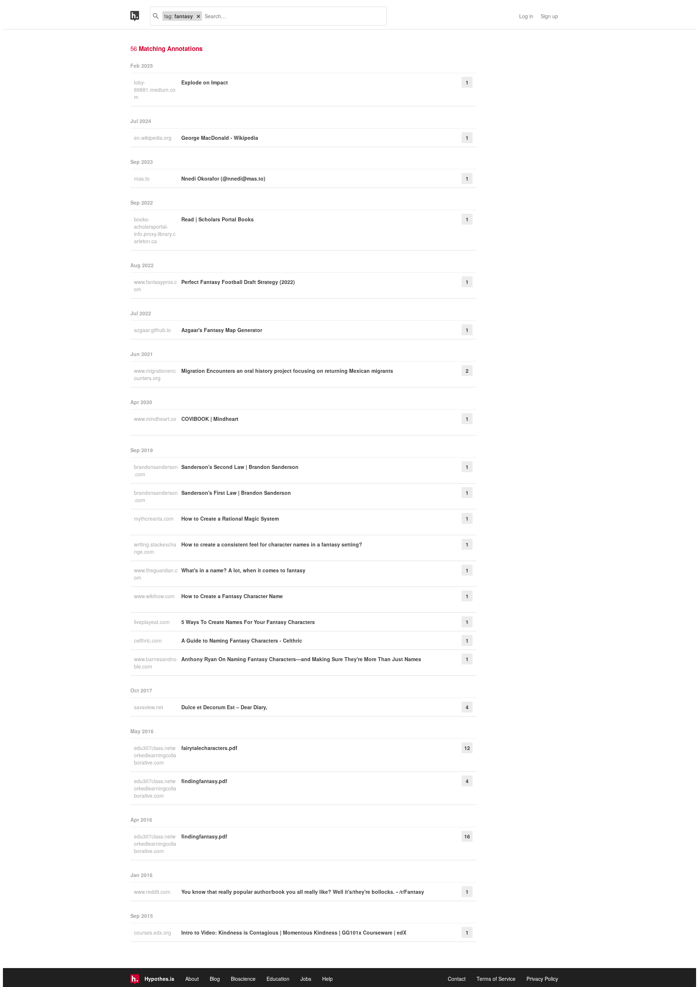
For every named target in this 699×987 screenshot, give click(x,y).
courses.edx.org (153, 932)
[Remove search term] (198, 16)
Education (277, 978)
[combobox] (291, 16)
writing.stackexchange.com (155, 548)
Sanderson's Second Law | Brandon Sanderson (240, 466)
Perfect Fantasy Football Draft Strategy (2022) (238, 281)
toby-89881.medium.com (154, 89)
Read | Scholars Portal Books (217, 219)
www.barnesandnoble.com (155, 662)
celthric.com (148, 640)
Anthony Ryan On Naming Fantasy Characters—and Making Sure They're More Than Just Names (301, 659)
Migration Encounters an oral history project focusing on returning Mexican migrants (287, 370)
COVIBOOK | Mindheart (209, 418)
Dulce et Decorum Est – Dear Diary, (224, 707)
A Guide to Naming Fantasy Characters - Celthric (241, 640)
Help (327, 978)
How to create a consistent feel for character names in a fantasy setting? (271, 544)
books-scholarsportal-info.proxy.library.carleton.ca (154, 230)
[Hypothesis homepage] (140, 16)
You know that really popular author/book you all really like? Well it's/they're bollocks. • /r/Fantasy (302, 891)
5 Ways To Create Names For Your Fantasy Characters (248, 621)
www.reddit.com (153, 891)
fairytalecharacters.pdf (209, 747)
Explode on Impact (204, 82)
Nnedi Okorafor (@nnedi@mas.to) (223, 178)
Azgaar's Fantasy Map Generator (221, 329)
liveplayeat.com (152, 621)
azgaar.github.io (153, 329)
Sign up (549, 16)
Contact (457, 978)
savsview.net (149, 707)
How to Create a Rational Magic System (230, 518)
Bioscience (243, 978)
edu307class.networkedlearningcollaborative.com (155, 755)
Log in (526, 16)
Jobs (305, 978)
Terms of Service (496, 978)
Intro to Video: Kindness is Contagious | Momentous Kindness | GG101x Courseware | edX (293, 932)
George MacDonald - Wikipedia (219, 137)
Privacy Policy (542, 978)
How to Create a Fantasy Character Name (232, 596)
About (192, 978)
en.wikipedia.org (153, 137)
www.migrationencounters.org (155, 374)
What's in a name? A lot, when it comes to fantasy (243, 570)
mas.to (142, 178)
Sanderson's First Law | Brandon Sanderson (236, 492)
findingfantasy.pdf (204, 781)
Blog (215, 978)
